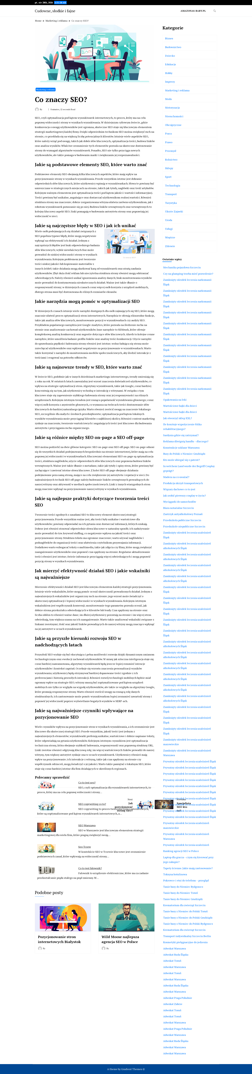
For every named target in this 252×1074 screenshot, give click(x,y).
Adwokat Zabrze (172, 1004)
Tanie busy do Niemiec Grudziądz (183, 899)
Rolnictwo (171, 159)
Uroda (168, 220)
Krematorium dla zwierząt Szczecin (184, 905)
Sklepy (169, 168)
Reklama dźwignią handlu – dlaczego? (185, 441)
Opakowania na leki (175, 399)
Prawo (168, 142)
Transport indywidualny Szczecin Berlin (187, 936)
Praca (168, 133)
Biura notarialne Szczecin (178, 508)
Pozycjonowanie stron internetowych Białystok (59, 939)
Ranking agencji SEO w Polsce (181, 851)
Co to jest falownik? (90, 868)
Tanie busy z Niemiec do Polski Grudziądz (187, 917)
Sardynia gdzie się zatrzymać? (181, 435)
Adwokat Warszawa (174, 948)
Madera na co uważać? (176, 477)
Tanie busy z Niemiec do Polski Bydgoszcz (188, 923)
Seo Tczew (84, 846)
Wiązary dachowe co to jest (179, 489)
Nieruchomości (174, 116)
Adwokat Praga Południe (177, 998)
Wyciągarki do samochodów (179, 501)
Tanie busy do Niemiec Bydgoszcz (183, 886)
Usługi (169, 228)
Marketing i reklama (45, 89)
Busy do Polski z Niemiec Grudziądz (184, 453)
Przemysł (170, 151)
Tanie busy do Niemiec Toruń (180, 893)
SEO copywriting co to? (92, 804)
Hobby (168, 73)
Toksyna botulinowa (175, 874)
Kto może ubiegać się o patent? (181, 460)
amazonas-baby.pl (193, 10)
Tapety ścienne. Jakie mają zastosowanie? (188, 868)
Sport (168, 176)
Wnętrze (170, 237)
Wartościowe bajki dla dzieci (180, 405)
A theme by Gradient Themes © (126, 1069)
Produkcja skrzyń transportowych (183, 483)
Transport (171, 194)
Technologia (172, 185)
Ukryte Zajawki (174, 211)
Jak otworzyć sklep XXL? (177, 418)
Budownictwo (173, 47)
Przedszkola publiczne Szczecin (182, 520)
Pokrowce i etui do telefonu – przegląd (186, 880)
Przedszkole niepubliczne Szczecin (184, 526)
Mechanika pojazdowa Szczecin (182, 267)
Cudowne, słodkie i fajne (55, 10)
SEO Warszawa (87, 825)
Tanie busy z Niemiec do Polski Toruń (185, 911)
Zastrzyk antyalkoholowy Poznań (183, 514)
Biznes (169, 38)
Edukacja (170, 64)
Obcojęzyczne (173, 125)
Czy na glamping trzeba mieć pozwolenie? (188, 273)
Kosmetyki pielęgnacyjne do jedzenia (185, 942)
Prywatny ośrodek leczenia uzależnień (186, 845)
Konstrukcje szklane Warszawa (181, 447)
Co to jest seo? (87, 782)
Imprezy (170, 81)
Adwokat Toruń (172, 960)
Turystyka (171, 203)
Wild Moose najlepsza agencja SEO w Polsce (120, 939)
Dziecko (170, 55)
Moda (168, 99)
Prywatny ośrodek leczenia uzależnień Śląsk (189, 761)
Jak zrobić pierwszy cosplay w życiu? (184, 495)
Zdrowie (170, 246)
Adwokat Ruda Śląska (175, 954)
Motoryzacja (172, 107)
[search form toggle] (214, 11)
